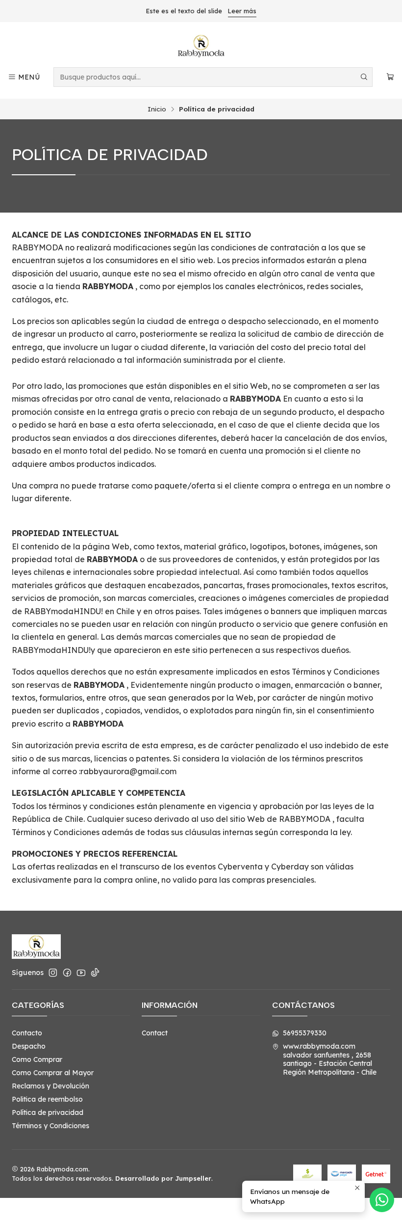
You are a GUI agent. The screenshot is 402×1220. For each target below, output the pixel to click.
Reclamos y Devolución (50, 1086)
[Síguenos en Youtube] (81, 972)
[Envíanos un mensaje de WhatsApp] (382, 1200)
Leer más (242, 11)
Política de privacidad (47, 1112)
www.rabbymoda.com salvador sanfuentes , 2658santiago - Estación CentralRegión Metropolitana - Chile (330, 1059)
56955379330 (305, 1033)
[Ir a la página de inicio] (201, 46)
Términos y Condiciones (50, 1125)
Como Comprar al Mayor (53, 1072)
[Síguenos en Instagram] (53, 972)
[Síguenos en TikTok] (95, 972)
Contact (155, 1033)
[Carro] (390, 77)
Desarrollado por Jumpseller (163, 1178)
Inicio (157, 109)
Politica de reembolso (47, 1099)
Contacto (27, 1033)
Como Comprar (37, 1059)
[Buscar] (364, 77)
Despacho (29, 1046)
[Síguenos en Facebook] (67, 972)
